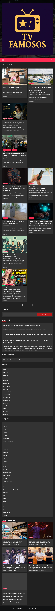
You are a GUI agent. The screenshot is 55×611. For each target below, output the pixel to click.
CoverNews (32, 608)
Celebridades (6, 438)
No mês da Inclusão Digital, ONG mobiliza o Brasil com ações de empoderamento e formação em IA (14, 188)
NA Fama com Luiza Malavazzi (10, 489)
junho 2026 (5, 375)
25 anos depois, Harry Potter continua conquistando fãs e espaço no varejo (21, 325)
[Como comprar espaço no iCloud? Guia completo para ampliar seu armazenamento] (14, 211)
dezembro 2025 (7, 392)
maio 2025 (5, 411)
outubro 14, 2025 (17, 226)
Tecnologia (5, 83)
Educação (5, 449)
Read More (5, 96)
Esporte (4, 284)
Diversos (5, 444)
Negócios (5, 118)
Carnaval (5, 435)
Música (4, 486)
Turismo (5, 507)
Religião (5, 498)
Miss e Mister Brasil (8, 481)
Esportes (5, 458)
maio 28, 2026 (16, 89)
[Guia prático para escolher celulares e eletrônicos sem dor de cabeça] (40, 176)
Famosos (5, 464)
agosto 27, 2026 (16, 544)
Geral (4, 466)
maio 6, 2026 (16, 125)
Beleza (4, 429)
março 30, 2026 (16, 192)
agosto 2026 (6, 369)
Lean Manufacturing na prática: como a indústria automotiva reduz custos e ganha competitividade (40, 88)
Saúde (4, 501)
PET (4, 495)
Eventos (5, 461)
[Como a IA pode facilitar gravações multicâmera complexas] (14, 244)
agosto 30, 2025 (16, 293)
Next (31, 305)
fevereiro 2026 (6, 386)
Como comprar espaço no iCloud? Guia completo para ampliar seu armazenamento (13, 223)
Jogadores (5, 478)
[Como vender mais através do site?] (14, 77)
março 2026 (6, 383)
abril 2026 (5, 380)
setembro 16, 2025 (17, 258)
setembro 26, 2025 (43, 225)
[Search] (52, 60)
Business (5, 432)
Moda (4, 484)
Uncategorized (6, 512)
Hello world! (21, 359)
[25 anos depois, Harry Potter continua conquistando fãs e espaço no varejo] (14, 530)
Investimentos (6, 475)
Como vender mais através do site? (12, 87)
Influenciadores (7, 472)
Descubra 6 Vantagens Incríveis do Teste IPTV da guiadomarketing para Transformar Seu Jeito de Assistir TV (14, 289)
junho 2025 (5, 408)
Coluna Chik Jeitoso (8, 441)
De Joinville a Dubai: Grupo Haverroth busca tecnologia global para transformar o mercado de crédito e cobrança (26, 341)
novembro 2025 (7, 394)
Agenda (5, 424)
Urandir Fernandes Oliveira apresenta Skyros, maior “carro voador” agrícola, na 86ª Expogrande (14, 155)
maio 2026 (5, 378)
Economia (5, 446)
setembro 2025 (6, 400)
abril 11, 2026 (16, 158)
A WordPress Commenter (9, 359)
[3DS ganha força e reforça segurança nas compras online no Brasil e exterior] (14, 111)
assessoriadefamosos (8, 89)
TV (13, 284)
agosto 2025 (6, 403)
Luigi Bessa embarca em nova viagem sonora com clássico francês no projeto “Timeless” (24, 329)
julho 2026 (5, 372)
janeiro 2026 (6, 389)
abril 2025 (5, 414)
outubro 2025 (6, 397)
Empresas (5, 452)
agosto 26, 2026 (16, 602)
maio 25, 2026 (42, 92)
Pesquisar (5, 309)
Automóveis (6, 426)
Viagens (5, 515)
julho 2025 (5, 405)
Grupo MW (5, 469)
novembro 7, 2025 (43, 190)
